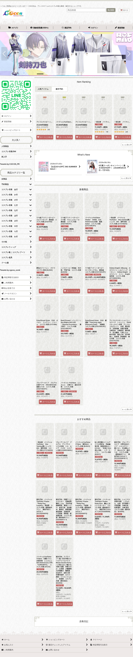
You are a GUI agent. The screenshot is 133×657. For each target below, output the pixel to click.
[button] (4, 53)
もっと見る (126, 145)
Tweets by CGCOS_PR (9, 164)
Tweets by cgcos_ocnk (10, 270)
